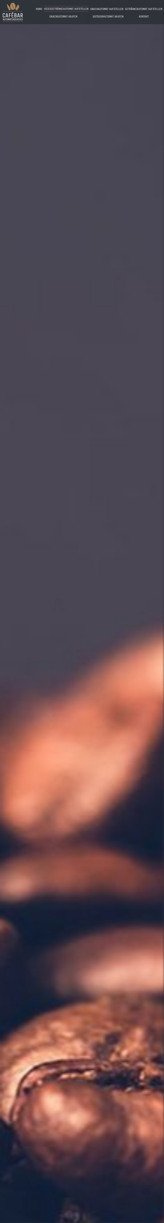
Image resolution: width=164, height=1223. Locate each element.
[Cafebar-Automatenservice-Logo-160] (13, 3)
